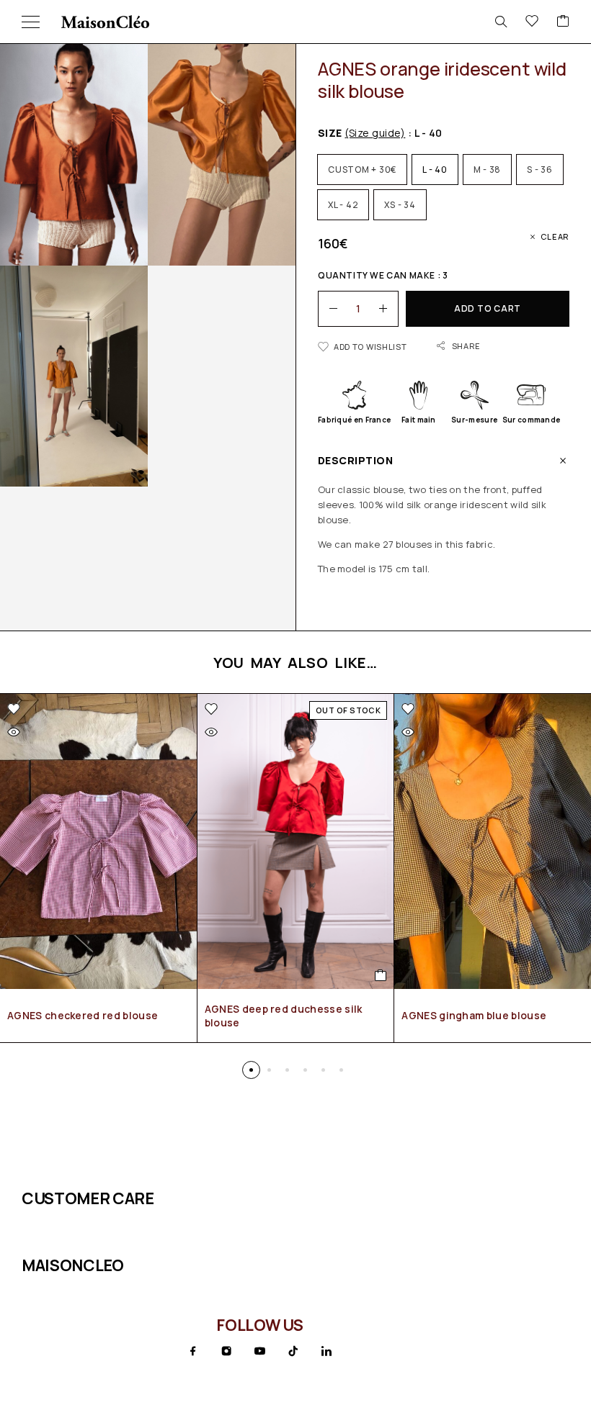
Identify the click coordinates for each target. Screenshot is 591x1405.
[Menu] (30, 21)
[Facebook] (193, 1351)
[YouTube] (259, 1351)
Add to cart (487, 308)
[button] (251, 1070)
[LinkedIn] (326, 1351)
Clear (555, 236)
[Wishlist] (531, 21)
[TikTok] (293, 1351)
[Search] (500, 21)
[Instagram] (226, 1351)
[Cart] (562, 21)
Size (361, 133)
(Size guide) (375, 133)
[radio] (362, 169)
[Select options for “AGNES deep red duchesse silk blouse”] (381, 975)
